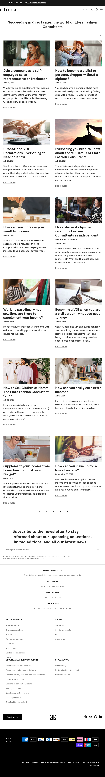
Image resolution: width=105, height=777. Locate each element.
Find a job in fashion (14, 688)
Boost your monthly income (17, 693)
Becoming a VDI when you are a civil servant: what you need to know (77, 313)
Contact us (60, 639)
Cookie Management (91, 763)
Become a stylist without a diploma (21, 670)
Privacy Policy (74, 763)
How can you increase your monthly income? (24, 229)
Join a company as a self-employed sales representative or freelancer (25, 74)
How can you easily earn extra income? (78, 390)
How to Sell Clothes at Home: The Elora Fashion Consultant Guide (26, 392)
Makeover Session (62, 675)
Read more (9, 107)
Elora (8, 741)
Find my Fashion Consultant (67, 670)
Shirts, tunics (11, 634)
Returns (35, 763)
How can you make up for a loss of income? (76, 468)
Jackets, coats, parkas (15, 653)
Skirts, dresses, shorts (15, 630)
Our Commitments (63, 630)
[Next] (67, 511)
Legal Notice (94, 765)
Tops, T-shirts (11, 648)
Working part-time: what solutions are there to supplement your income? (23, 313)
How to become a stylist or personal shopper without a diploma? (76, 74)
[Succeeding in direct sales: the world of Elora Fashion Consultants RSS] (101, 35)
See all (8, 657)
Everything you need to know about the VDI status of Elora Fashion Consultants (77, 153)
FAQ (56, 634)
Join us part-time (13, 697)
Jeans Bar (10, 643)
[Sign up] (98, 550)
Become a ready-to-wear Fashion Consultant (25, 675)
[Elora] (8, 9)
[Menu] (101, 10)
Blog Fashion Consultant (16, 702)
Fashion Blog (60, 665)
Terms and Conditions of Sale (53, 763)
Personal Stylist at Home (16, 679)
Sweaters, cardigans (14, 639)
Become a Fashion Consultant (19, 665)
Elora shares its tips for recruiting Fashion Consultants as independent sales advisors (76, 233)
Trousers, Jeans (12, 625)
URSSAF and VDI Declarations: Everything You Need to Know (25, 153)
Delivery (25, 763)
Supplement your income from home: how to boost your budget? (26, 470)
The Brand (59, 625)
